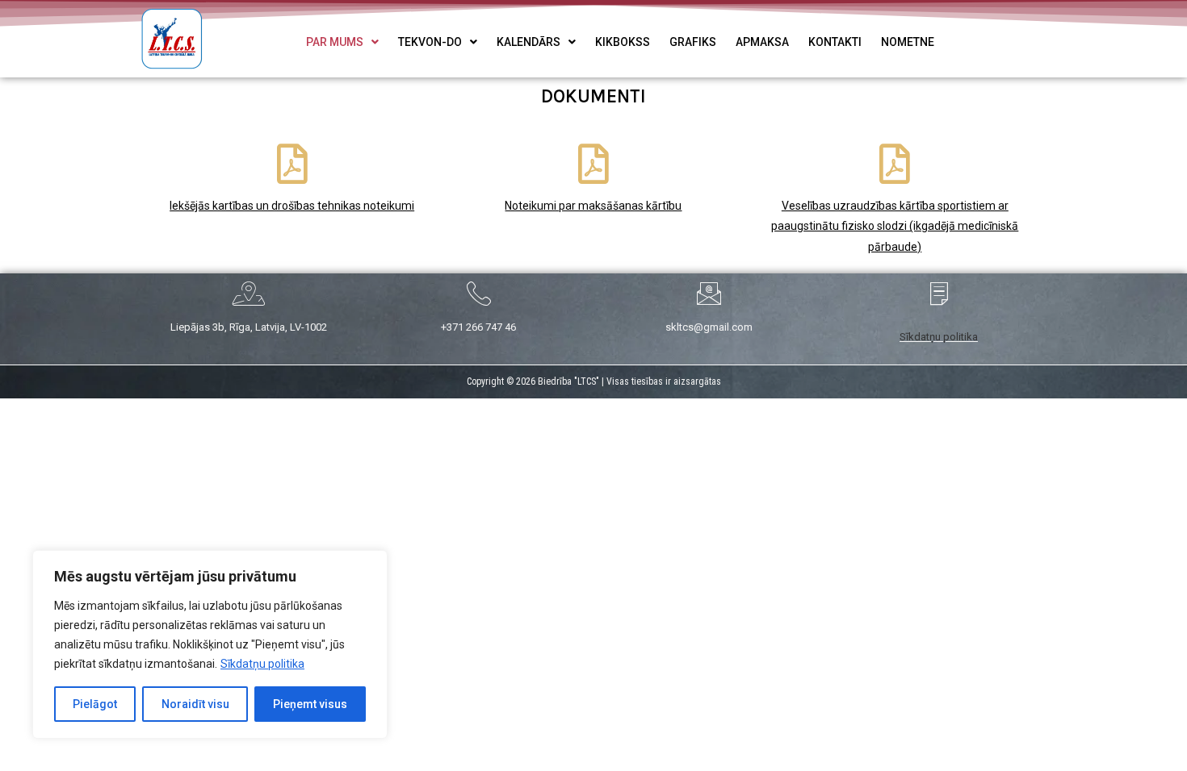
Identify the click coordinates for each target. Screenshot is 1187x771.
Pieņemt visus (310, 704)
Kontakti (835, 41)
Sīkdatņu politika (262, 663)
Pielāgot (95, 704)
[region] (210, 644)
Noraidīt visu (195, 704)
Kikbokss (622, 41)
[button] (342, 42)
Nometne (907, 41)
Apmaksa (762, 41)
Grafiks (692, 41)
